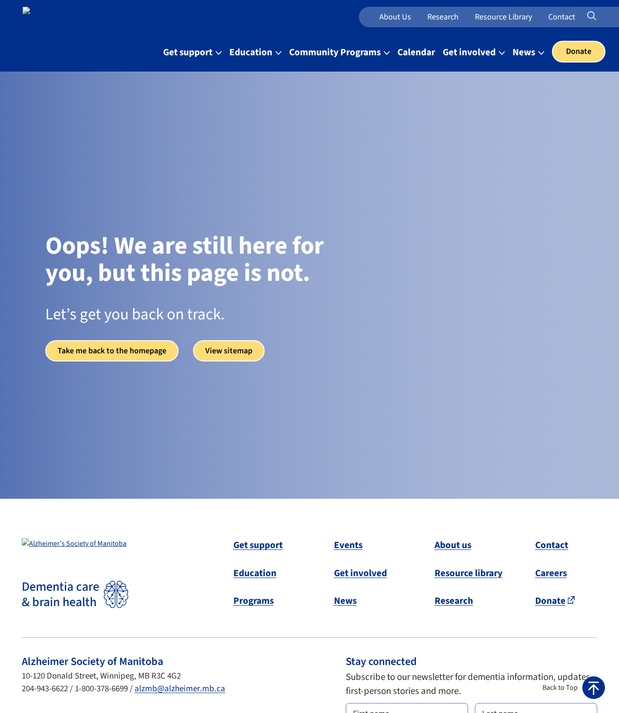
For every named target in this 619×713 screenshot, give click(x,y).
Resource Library (503, 17)
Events (348, 545)
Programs (253, 600)
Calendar (416, 52)
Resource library (469, 573)
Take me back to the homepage (112, 350)
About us (395, 17)
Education (254, 573)
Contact (561, 17)
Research (443, 17)
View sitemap (228, 350)
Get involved (360, 573)
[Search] (603, 16)
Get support (258, 545)
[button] (573, 687)
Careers (551, 573)
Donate (578, 51)
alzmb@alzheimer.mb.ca (180, 689)
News (345, 600)
